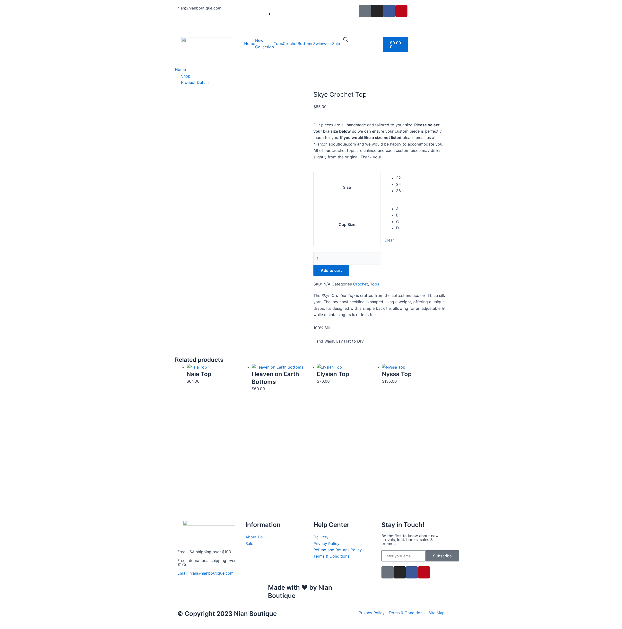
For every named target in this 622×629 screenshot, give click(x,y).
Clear (389, 240)
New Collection (264, 43)
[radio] (419, 178)
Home (249, 43)
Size (347, 187)
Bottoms (305, 43)
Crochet (290, 43)
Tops (278, 43)
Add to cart (331, 270)
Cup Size (347, 224)
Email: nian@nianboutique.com (205, 573)
